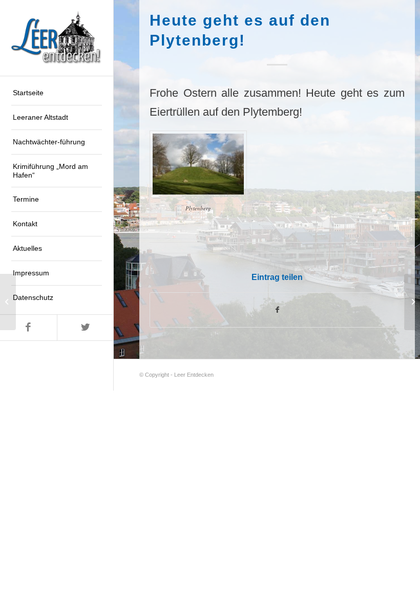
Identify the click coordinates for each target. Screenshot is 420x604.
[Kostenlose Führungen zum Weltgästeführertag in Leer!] (8, 302)
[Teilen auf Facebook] (277, 310)
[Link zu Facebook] (28, 327)
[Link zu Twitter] (85, 327)
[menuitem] (56, 93)
